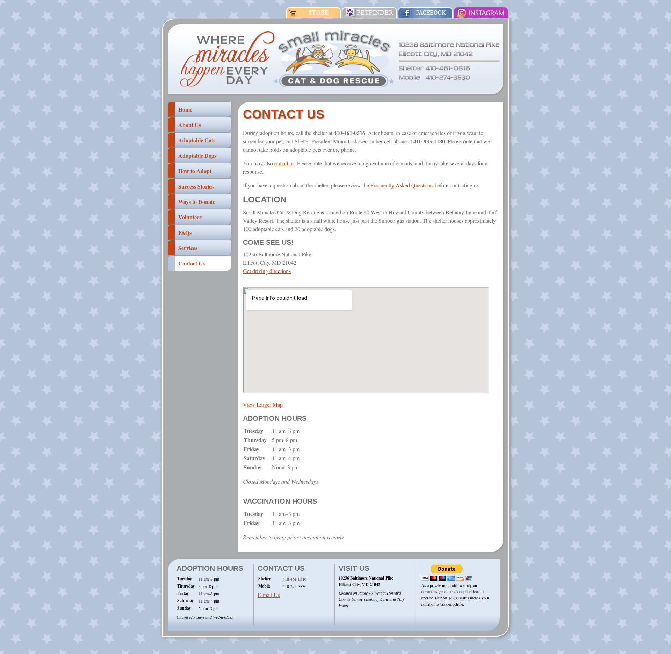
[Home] (335, 92)
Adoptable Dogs (197, 155)
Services (187, 248)
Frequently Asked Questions (401, 185)
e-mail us (284, 163)
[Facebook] (425, 16)
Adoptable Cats (196, 140)
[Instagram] (481, 16)
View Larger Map (263, 404)
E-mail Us (269, 594)
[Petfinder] (369, 16)
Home (185, 109)
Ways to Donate (196, 202)
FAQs (185, 232)
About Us (189, 125)
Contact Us (191, 263)
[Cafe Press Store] (313, 16)
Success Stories (196, 186)
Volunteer (190, 217)
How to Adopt (194, 171)
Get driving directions (267, 271)
